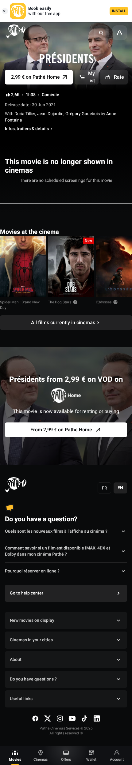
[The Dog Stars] (71, 266)
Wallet (91, 759)
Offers (66, 759)
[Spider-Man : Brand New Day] (23, 266)
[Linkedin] (96, 718)
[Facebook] (35, 718)
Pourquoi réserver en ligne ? (32, 571)
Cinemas (40, 759)
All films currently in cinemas (63, 322)
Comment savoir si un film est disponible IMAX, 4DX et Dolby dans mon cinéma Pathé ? (57, 551)
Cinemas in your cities (31, 640)
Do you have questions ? (33, 679)
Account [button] (117, 759)
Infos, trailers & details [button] (27, 129)
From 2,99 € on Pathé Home (61, 429)
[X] (47, 718)
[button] (101, 32)
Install (119, 11)
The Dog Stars (59, 302)
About (15, 659)
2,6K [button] (15, 95)
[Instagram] (60, 718)
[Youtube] (72, 718)
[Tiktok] (84, 718)
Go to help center (26, 593)
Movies (15, 759)
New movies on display (32, 620)
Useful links (21, 699)
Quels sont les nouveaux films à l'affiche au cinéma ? (56, 531)
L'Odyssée (103, 302)
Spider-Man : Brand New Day (20, 304)
